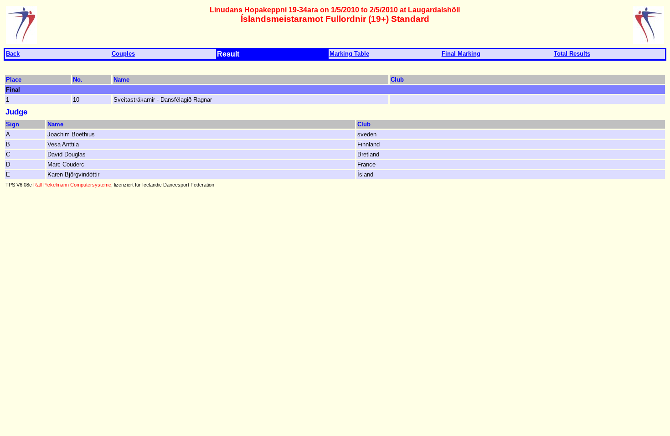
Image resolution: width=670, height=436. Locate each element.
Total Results (572, 53)
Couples (123, 53)
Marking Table (349, 53)
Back (13, 53)
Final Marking (461, 53)
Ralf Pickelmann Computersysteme (72, 184)
